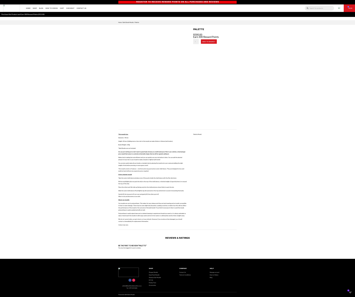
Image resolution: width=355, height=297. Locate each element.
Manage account (214, 272)
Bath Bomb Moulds (128, 22)
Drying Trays (152, 282)
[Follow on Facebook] (130, 280)
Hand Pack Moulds (154, 275)
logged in (128, 248)
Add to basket (208, 41)
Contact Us (81, 8)
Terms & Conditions (185, 275)
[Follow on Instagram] (133, 280)
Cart (62, 8)
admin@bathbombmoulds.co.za (131, 286)
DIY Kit (151, 280)
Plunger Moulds (153, 272)
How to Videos (51, 8)
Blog (41, 8)
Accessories (152, 285)
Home (28, 8)
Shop (35, 8)
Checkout (70, 8)
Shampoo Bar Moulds (155, 277)
